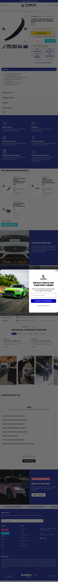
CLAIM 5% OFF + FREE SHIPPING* (43, 301)
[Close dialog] (56, 271)
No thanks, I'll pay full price (43, 305)
